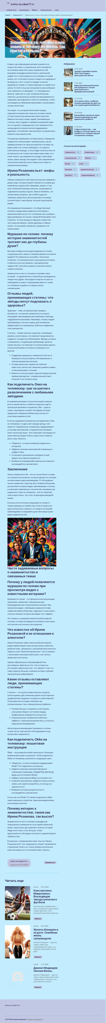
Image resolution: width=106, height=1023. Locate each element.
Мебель (35, 10)
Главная (7, 15)
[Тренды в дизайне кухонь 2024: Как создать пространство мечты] (68, 72)
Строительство (46, 10)
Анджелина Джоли (90, 175)
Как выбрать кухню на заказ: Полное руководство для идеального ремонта (87, 117)
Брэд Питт (70, 175)
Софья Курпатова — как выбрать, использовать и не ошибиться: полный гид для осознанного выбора (87, 132)
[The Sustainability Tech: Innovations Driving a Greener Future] (17, 903)
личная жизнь (24, 10)
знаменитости (11, 10)
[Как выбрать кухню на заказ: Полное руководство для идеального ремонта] (68, 116)
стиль (57, 10)
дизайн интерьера (89, 169)
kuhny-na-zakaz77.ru (35, 1019)
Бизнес (69, 164)
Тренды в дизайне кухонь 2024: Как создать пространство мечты (85, 73)
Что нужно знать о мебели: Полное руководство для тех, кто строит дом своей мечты (87, 103)
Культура (70, 169)
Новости (38, 919)
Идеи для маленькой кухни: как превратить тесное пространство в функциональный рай (86, 89)
